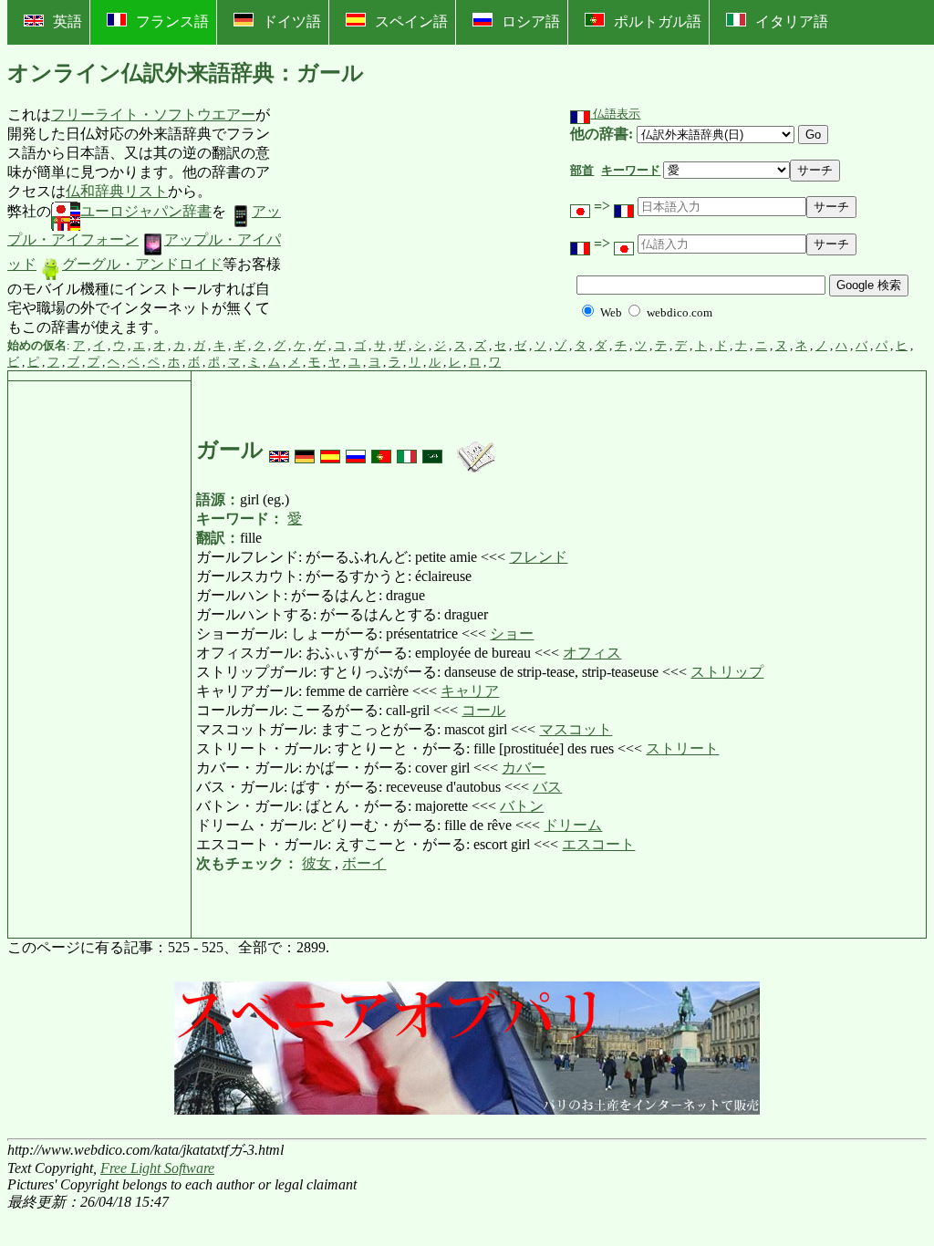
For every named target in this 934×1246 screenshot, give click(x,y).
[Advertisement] (419, 222)
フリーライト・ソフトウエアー (153, 114)
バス (547, 786)
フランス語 (172, 21)
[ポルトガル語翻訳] (381, 450)
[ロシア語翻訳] (356, 450)
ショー (512, 633)
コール (483, 710)
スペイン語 (411, 21)
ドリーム (573, 825)
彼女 (316, 863)
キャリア (470, 691)
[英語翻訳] (279, 450)
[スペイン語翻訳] (330, 450)
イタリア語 (791, 21)
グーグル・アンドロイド (142, 264)
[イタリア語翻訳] (407, 450)
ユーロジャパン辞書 (146, 211)
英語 (67, 21)
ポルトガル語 (657, 21)
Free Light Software (157, 1168)
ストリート (682, 748)
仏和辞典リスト (117, 191)
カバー (523, 767)
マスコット (575, 729)
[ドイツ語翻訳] (305, 450)
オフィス (592, 652)
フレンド (538, 557)
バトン (522, 806)
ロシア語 (531, 21)
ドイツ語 (292, 21)
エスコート (598, 844)
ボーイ (364, 863)
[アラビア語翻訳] (432, 450)
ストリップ (726, 672)
